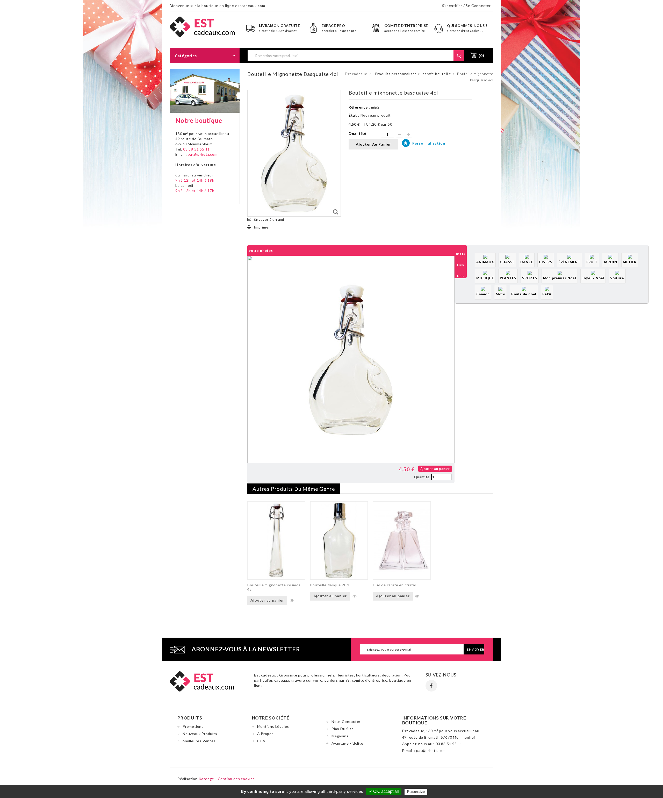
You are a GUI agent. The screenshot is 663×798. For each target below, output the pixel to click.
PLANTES (508, 278)
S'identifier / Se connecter (466, 5)
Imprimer (262, 227)
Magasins (340, 736)
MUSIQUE (485, 278)
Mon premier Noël (559, 278)
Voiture (617, 278)
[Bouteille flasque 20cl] (339, 540)
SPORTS (529, 278)
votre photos (261, 250)
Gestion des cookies (236, 778)
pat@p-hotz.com (202, 154)
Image (460, 253)
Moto (500, 294)
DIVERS (545, 262)
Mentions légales (273, 726)
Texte (461, 264)
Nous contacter (346, 721)
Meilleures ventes (199, 741)
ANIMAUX (485, 262)
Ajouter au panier (435, 469)
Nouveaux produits (200, 733)
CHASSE (507, 262)
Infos (460, 275)
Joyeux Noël (593, 278)
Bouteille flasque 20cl (330, 585)
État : (354, 115)
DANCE (526, 262)
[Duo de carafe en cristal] (401, 540)
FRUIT (591, 262)
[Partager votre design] (253, 469)
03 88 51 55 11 (196, 149)
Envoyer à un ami (269, 219)
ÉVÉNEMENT (569, 262)
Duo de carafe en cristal (394, 585)
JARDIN (610, 262)
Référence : (359, 107)
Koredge (206, 778)
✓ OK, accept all (384, 791)
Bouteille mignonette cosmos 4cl (274, 587)
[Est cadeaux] (202, 26)
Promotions (193, 726)
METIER (630, 262)
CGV (261, 741)
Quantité (357, 133)
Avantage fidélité (347, 743)
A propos (265, 733)
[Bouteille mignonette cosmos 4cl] (276, 540)
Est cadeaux (356, 74)
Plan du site (343, 728)
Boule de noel (523, 294)
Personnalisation (428, 143)
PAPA (546, 294)
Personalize (416, 792)
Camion (483, 294)
